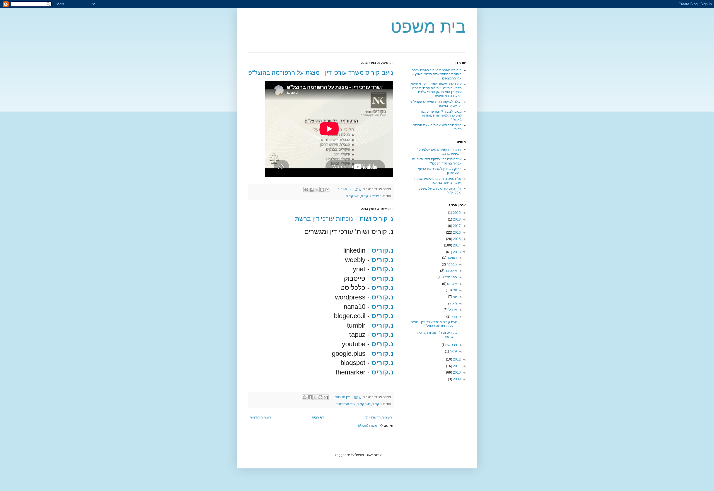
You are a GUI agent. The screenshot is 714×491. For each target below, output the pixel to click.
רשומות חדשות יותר (378, 417)
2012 (456, 359)
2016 (456, 232)
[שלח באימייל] (327, 189)
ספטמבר (450, 277)
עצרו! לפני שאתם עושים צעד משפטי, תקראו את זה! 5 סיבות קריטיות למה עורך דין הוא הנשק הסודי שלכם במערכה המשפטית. (436, 90)
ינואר (453, 351)
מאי (454, 303)
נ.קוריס (382, 297)
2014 (456, 245)
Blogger (340, 455)
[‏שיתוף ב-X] (317, 189)
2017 (456, 226)
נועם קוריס (352, 196)
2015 (456, 239)
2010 (456, 372)
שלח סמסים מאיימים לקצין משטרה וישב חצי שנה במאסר (437, 181)
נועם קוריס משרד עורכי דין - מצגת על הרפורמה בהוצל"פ (320, 72)
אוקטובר (450, 271)
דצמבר (451, 258)
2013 (456, 252)
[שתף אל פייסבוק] (311, 189)
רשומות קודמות (260, 417)
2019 (456, 213)
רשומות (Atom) (368, 425)
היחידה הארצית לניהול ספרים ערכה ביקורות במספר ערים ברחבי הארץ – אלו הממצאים (437, 74)
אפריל (452, 310)
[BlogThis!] (322, 189)
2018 (456, 219)
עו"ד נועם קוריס (345, 404)
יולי (454, 290)
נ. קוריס (366, 196)
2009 (456, 379)
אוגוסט (451, 284)
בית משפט (428, 27)
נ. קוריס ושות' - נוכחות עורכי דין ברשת (344, 218)
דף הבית (318, 417)
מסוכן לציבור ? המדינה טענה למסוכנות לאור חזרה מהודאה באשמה (441, 116)
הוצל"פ (377, 196)
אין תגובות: (343, 189)
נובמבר (451, 264)
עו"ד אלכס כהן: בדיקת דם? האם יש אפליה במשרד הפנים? (437, 161)
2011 (456, 366)
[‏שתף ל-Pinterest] (306, 189)
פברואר (451, 345)
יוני (454, 297)
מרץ (453, 316)
